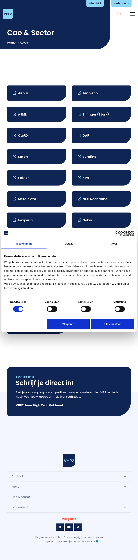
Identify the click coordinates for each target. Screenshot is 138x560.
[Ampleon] (101, 93)
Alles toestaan (112, 324)
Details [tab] (69, 243)
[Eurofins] (101, 156)
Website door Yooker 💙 (84, 541)
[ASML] (36, 114)
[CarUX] (36, 135)
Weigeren (68, 324)
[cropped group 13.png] (69, 460)
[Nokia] (101, 220)
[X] (78, 527)
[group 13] (8, 14)
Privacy (68, 537)
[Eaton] (36, 156)
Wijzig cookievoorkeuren (88, 537)
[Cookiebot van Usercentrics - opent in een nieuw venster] (118, 233)
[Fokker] (36, 178)
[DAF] (101, 135)
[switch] (52, 309)
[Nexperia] (36, 220)
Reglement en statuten (48, 537)
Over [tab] (114, 243)
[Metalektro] (36, 199)
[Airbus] (36, 93)
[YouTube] (69, 527)
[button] (131, 3)
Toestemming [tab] (24, 243)
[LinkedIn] (60, 527)
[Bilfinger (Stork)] (101, 114)
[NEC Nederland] (101, 199)
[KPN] (101, 178)
